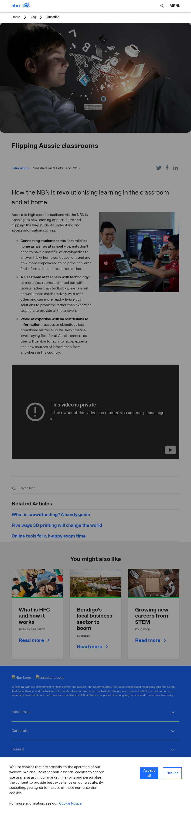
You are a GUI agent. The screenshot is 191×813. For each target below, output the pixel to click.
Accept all (149, 773)
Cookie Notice (70, 803)
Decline (172, 773)
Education (52, 17)
